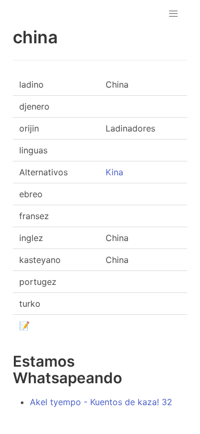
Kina (114, 172)
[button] (173, 14)
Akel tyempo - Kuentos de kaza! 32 (101, 402)
